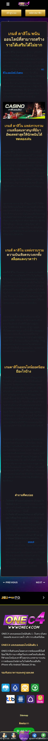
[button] (8, 4)
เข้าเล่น (24, 738)
